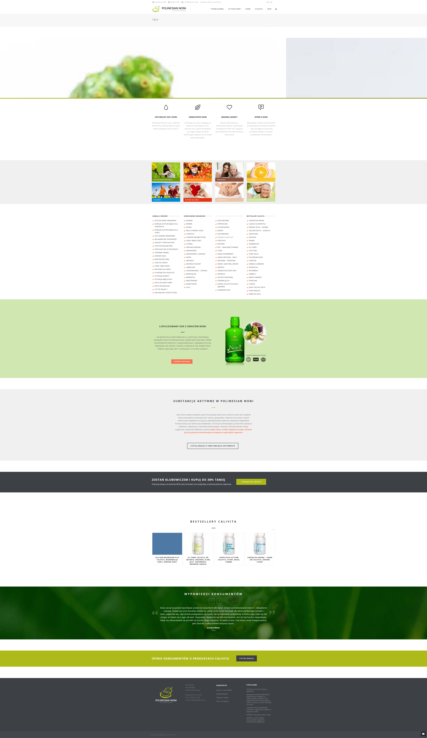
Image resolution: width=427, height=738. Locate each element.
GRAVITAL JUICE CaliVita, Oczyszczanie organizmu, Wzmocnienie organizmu (256, 720)
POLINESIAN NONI (256, 257)
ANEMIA (189, 224)
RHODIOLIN (253, 267)
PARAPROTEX (254, 244)
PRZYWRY (221, 244)
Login (270, 2)
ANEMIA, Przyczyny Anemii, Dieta (259, 715)
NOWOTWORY (191, 284)
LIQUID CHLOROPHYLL (257, 224)
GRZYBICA (190, 261)
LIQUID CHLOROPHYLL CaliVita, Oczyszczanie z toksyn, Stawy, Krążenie (229, 559)
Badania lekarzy (222, 694)
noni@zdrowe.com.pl (191, 2)
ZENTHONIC (253, 234)
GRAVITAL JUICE (255, 294)
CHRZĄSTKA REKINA (256, 220)
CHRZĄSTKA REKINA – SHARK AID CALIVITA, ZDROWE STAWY (198, 559)
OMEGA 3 (252, 274)
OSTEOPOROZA (223, 227)
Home (267, 24)
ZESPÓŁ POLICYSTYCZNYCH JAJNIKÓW (257, 690)
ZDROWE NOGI (160, 256)
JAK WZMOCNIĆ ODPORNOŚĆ (166, 239)
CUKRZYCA (190, 234)
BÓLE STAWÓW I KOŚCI (195, 230)
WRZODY (221, 267)
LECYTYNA (253, 250)
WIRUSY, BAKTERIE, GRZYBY (228, 264)
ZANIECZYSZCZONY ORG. (227, 271)
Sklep (269, 9)
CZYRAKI (189, 244)
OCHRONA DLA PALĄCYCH (164, 273)
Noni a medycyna (222, 701)
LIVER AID (252, 261)
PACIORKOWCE (223, 234)
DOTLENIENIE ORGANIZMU (165, 236)
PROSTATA (222, 240)
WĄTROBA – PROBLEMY (227, 261)
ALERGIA (189, 220)
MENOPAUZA (191, 274)
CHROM (252, 284)
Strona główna (217, 9)
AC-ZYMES (253, 247)
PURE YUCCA (253, 254)
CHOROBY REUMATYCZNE (196, 237)
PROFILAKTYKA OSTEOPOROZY (166, 249)
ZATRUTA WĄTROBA (225, 277)
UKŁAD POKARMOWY (225, 254)
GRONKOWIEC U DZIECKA (195, 254)
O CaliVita (259, 9)
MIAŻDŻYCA (190, 277)
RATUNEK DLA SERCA (163, 269)
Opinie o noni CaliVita (224, 690)
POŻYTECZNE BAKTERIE (163, 246)
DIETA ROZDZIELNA (162, 286)
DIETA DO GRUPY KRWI (163, 283)
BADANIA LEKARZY (229, 117)
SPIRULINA (253, 281)
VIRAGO (252, 240)
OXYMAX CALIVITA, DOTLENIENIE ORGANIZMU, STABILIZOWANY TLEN (259, 559)
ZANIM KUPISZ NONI (198, 117)
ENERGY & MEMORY (256, 264)
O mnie (247, 9)
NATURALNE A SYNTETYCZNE (166, 293)
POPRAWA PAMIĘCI (162, 252)
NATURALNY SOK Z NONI (166, 117)
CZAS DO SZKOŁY (161, 263)
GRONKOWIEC (191, 250)
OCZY (188, 287)
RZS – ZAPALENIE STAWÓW (228, 247)
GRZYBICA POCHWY (193, 264)
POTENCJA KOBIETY (162, 276)
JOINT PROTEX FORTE (257, 287)
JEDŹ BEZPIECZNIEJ (162, 259)
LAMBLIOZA (190, 267)
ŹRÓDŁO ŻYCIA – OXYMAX (258, 227)
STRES (220, 250)
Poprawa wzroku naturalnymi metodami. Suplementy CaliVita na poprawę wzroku (259, 710)
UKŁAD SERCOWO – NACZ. (227, 257)
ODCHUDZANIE (223, 220)
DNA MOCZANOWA (193, 247)
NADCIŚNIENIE (191, 281)
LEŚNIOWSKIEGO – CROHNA (196, 271)
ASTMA (188, 227)
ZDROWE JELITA (223, 281)
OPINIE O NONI (261, 117)
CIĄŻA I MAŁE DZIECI (162, 266)
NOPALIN (252, 237)
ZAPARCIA (221, 274)
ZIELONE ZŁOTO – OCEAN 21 (260, 230)
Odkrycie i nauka (222, 697)
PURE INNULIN (254, 291)
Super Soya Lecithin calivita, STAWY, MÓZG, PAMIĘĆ (167, 559)
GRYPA (188, 257)
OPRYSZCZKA (223, 224)
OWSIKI (220, 230)
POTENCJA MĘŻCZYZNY (163, 279)
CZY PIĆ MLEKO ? (161, 289)
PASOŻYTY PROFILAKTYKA (164, 242)
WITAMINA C (253, 271)
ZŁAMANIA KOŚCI (224, 290)
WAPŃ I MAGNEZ (255, 277)
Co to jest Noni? (234, 9)
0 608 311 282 (175, 2)
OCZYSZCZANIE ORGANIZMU (165, 220)
